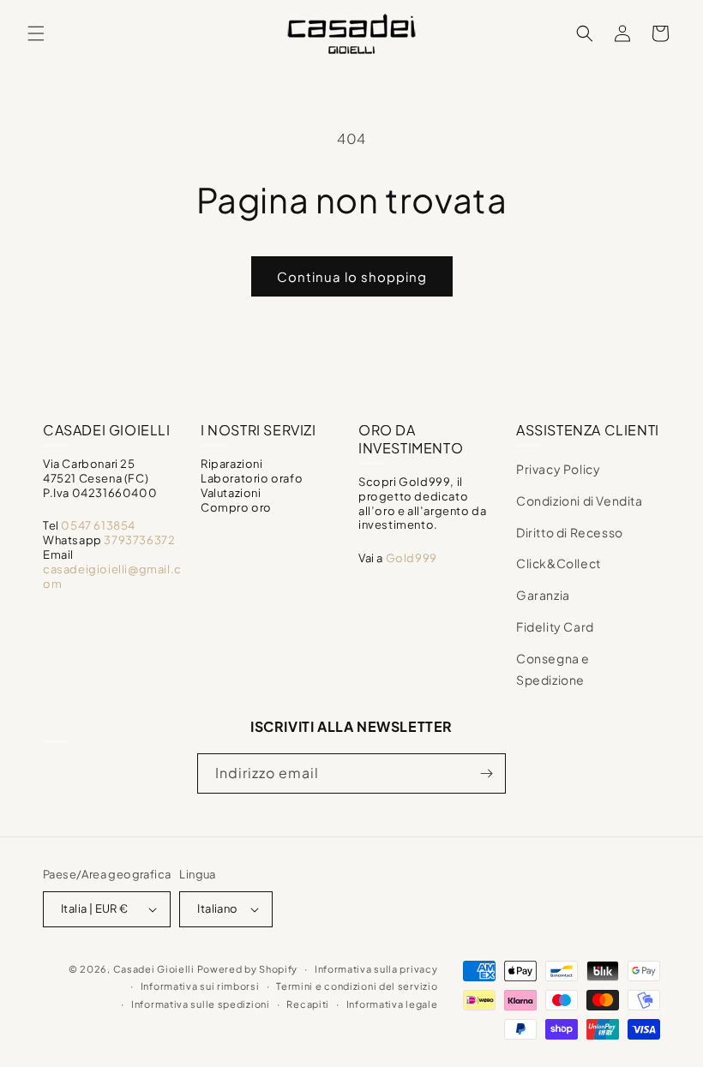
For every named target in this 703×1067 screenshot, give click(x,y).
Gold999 (411, 558)
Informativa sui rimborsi (200, 986)
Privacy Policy (558, 469)
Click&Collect (558, 563)
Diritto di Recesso (569, 532)
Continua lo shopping (352, 276)
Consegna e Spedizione (553, 668)
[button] (36, 33)
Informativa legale (392, 1004)
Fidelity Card (555, 626)
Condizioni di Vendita (579, 500)
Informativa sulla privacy (376, 968)
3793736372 (139, 540)
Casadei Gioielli (154, 968)
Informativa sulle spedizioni (200, 1004)
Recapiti (307, 1004)
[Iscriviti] (486, 773)
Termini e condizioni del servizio (356, 986)
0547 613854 (98, 525)
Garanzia (543, 594)
